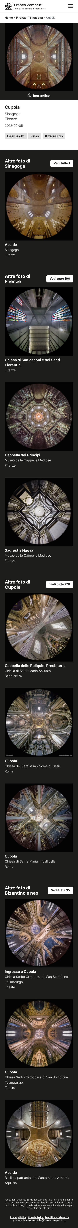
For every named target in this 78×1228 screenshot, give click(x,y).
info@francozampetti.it (50, 1220)
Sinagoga (35, 17)
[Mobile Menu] (70, 6)
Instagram (29, 1220)
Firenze (20, 17)
